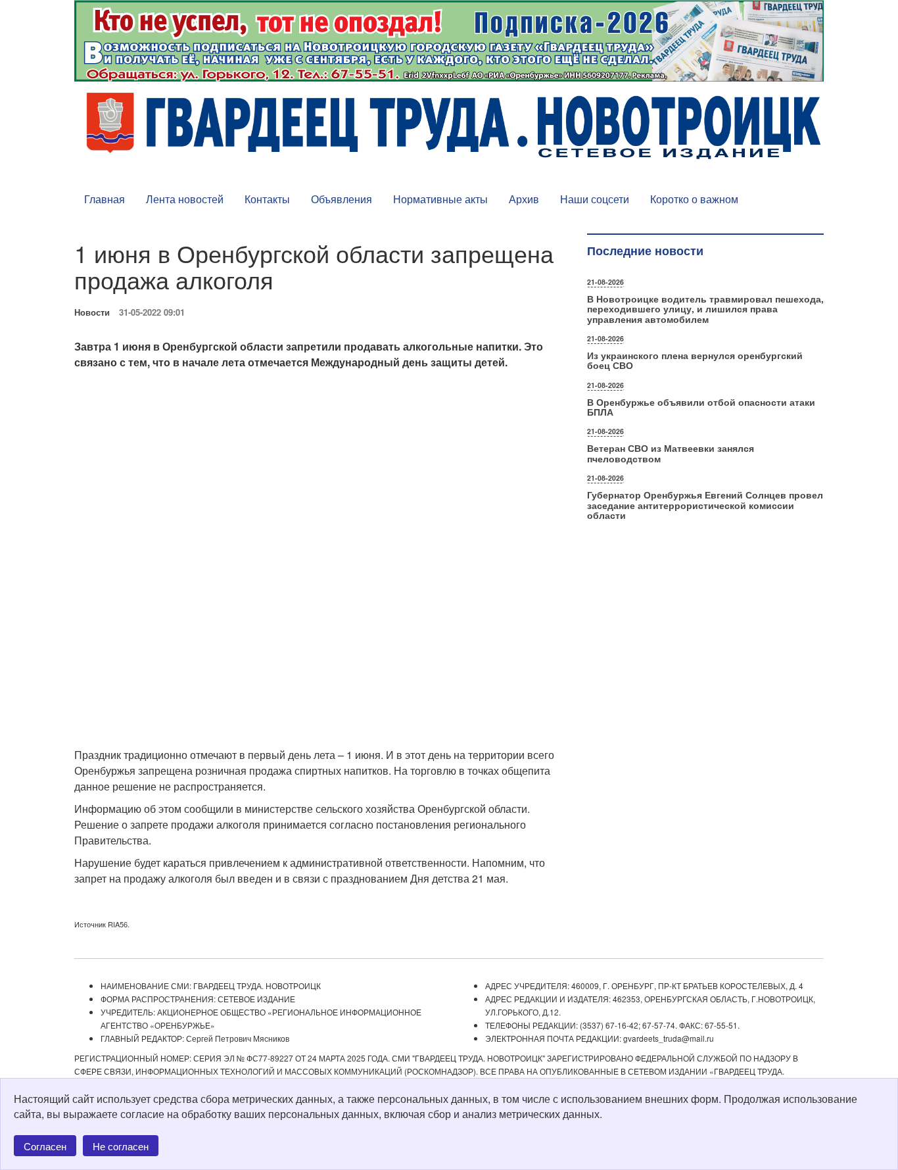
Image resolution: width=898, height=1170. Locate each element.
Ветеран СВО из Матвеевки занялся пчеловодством (670, 452)
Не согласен (121, 1146)
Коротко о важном (694, 199)
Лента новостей (185, 199)
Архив (524, 199)
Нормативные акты (440, 199)
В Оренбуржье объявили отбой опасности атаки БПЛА (701, 406)
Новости (92, 312)
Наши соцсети (594, 199)
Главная (104, 199)
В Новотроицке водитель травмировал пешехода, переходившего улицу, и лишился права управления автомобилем (705, 309)
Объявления (341, 199)
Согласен (45, 1146)
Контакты (267, 199)
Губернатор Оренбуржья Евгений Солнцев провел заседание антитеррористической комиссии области (705, 505)
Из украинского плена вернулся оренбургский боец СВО (695, 360)
